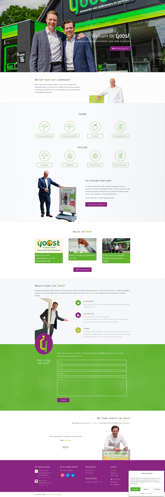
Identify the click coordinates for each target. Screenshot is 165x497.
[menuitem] (36, 6)
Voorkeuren (157, 489)
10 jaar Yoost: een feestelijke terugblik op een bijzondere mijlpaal (113, 258)
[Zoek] (36, 6)
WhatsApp (114, 482)
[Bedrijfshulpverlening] (120, 127)
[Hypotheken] (69, 155)
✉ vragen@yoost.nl (115, 484)
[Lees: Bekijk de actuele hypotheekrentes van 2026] (36, 481)
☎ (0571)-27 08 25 (115, 479)
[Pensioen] (95, 127)
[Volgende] (127, 247)
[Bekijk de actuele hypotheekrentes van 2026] (82, 245)
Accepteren (135, 489)
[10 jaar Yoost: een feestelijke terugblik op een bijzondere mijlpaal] (116, 245)
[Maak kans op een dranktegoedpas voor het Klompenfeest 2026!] (49, 245)
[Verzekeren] (44, 127)
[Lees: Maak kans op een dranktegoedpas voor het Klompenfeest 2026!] (36, 471)
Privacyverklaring (148, 493)
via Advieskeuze (94, 423)
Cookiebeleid (142, 493)
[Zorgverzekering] (120, 155)
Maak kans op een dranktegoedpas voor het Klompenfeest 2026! (45, 258)
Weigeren (146, 489)
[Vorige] (37, 247)
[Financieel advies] (95, 155)
